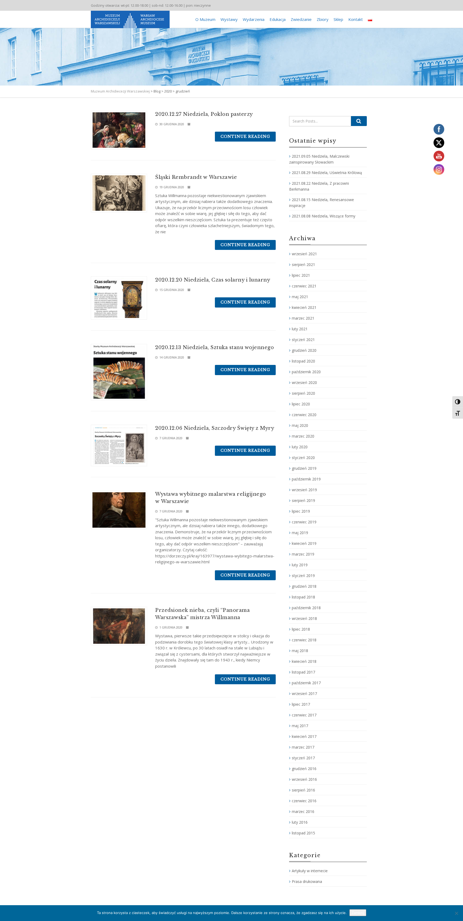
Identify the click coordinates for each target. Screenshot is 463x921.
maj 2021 (300, 296)
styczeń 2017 (303, 757)
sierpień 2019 (303, 500)
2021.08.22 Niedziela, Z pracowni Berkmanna (319, 186)
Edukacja (278, 19)
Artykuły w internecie (310, 870)
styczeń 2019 (303, 575)
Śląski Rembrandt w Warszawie (196, 177)
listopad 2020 (303, 361)
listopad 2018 (303, 597)
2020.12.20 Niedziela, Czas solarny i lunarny (212, 280)
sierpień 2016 (303, 790)
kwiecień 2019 (304, 543)
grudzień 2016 (304, 768)
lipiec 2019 (301, 511)
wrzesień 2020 (304, 382)
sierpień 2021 (303, 264)
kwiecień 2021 (304, 307)
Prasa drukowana (307, 881)
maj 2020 (300, 425)
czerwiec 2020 (304, 414)
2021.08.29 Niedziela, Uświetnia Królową (327, 172)
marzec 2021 (303, 318)
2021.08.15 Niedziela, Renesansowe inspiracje (321, 202)
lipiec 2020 (301, 403)
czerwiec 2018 (304, 639)
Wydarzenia (253, 19)
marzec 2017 (303, 747)
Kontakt (355, 19)
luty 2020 (300, 446)
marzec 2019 (303, 554)
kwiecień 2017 (304, 736)
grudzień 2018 (304, 586)
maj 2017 (300, 725)
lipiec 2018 (301, 629)
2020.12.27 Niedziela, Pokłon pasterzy (204, 114)
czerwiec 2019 (304, 521)
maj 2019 (300, 532)
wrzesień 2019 (304, 489)
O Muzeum (205, 19)
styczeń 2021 (303, 339)
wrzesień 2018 (304, 618)
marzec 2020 (303, 436)
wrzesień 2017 (304, 693)
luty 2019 (300, 564)
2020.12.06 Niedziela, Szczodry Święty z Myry (214, 428)
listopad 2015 (303, 832)
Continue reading (245, 136)
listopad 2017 (303, 672)
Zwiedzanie (301, 19)
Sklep (338, 19)
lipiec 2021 (301, 275)
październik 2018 (306, 607)
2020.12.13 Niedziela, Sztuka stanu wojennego (214, 347)
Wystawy (229, 19)
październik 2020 (306, 371)
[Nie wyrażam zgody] (456, 913)
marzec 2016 (303, 811)
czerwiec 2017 (304, 714)
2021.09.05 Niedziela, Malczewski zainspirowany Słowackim (319, 159)
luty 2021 (300, 328)
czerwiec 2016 (304, 800)
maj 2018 (300, 650)
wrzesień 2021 (304, 253)
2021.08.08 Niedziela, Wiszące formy (323, 216)
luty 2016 (300, 822)
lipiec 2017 (301, 704)
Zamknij (358, 913)
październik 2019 (306, 479)
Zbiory (322, 19)
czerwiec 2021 (304, 285)
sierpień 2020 (303, 393)
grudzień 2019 (304, 468)
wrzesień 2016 (304, 779)
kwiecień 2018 (304, 661)
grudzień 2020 (304, 350)
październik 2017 (306, 682)
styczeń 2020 (303, 457)
